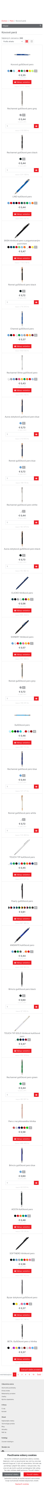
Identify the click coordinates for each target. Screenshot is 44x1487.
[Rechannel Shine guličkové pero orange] (27, 379)
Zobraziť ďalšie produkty (31, 1370)
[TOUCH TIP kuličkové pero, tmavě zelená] (24, 863)
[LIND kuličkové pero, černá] (16, 203)
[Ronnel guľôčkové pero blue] (20, 467)
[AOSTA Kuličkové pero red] (18, 1216)
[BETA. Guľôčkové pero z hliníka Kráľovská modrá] (19, 1348)
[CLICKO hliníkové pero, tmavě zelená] (23, 599)
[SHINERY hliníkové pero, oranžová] (28, 643)
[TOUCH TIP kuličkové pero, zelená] (14, 863)
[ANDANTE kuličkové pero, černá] (15, 951)
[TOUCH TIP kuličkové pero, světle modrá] (19, 863)
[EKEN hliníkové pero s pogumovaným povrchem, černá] (8, 247)
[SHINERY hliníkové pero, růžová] (23, 643)
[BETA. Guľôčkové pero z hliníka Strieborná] (27, 1348)
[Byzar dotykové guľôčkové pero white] (19, 1304)
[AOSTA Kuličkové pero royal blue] (26, 1216)
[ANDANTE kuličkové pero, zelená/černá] (18, 951)
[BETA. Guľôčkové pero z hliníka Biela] (11, 1348)
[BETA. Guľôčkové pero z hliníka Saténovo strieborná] (22, 1348)
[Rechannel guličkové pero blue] (20, 775)
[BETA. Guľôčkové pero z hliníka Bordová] (24, 1348)
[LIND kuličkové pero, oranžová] (32, 203)
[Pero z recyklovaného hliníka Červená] (24, 1128)
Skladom (17, 86)
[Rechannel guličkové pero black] (20, 159)
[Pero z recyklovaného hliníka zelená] (27, 1128)
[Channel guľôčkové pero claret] (32, 335)
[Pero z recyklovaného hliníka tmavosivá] (16, 1128)
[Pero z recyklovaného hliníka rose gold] (14, 1128)
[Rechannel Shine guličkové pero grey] (11, 379)
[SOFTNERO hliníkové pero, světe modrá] (16, 1260)
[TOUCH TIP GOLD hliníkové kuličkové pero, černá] (20, 1040)
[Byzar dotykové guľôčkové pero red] (27, 1304)
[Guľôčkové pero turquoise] (20, 731)
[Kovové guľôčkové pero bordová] (27, 71)
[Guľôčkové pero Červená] (26, 731)
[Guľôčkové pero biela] (23, 731)
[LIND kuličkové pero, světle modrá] (30, 203)
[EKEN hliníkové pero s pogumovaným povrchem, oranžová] (24, 247)
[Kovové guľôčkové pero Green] (22, 71)
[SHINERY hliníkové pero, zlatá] (26, 643)
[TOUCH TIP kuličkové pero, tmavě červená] (30, 863)
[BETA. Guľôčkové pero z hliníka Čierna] (8, 1348)
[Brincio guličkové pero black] (20, 996)
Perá (11, 21)
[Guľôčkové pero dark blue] (18, 731)
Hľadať (5, 26)
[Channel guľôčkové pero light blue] (22, 335)
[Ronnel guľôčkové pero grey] (20, 687)
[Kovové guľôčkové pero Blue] (8, 71)
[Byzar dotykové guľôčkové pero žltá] (16, 1304)
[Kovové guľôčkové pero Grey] (24, 71)
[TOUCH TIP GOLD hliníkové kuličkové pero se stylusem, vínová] (26, 1040)
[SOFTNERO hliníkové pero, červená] (24, 1260)
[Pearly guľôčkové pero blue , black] (16, 908)
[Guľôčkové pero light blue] (10, 731)
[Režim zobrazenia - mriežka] (27, 41)
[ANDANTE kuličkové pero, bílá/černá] (23, 951)
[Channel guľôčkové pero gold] (30, 335)
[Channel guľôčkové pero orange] (27, 335)
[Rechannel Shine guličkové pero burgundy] (16, 379)
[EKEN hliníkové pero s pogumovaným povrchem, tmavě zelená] (14, 247)
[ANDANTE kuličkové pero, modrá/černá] (12, 951)
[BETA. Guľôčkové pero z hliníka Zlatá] (16, 1348)
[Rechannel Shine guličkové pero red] (30, 379)
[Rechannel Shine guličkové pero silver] (8, 379)
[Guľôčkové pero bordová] (31, 731)
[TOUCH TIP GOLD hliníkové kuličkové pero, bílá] (15, 1040)
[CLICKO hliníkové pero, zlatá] (28, 599)
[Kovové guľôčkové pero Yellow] (30, 71)
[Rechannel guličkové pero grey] (20, 115)
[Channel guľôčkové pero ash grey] (24, 335)
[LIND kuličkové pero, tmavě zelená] (22, 203)
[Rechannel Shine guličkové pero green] (24, 379)
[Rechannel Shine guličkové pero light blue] (32, 379)
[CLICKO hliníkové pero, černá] (15, 599)
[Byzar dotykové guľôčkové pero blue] (24, 1304)
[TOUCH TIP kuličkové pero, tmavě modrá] (32, 863)
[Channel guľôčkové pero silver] (16, 335)
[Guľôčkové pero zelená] (12, 731)
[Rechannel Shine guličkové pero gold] (22, 379)
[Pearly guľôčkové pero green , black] (19, 908)
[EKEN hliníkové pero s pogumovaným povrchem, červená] (16, 247)
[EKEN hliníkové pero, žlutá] (32, 247)
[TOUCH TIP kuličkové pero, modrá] (11, 863)
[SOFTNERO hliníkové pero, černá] (11, 1260)
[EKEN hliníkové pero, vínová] (30, 247)
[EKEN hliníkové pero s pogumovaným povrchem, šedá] (27, 247)
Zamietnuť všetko (11, 1474)
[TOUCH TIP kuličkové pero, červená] (22, 863)
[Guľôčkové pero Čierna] (15, 731)
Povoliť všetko (32, 1474)
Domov (4, 21)
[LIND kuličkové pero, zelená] (27, 203)
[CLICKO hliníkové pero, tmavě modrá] (12, 599)
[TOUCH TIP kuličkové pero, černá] (16, 863)
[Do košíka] (36, 126)
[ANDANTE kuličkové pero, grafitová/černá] (20, 951)
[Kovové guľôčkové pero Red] (19, 71)
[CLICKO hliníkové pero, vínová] (26, 599)
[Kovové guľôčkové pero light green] (32, 71)
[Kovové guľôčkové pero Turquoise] (14, 71)
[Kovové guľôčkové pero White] (16, 71)
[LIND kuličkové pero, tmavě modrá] (14, 203)
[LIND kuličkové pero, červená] (11, 203)
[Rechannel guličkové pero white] (20, 511)
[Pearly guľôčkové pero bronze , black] (32, 908)
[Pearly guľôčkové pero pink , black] (27, 908)
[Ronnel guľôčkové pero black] (20, 291)
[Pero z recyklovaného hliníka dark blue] (19, 1128)
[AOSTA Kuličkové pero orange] (20, 1216)
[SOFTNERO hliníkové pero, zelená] (22, 1260)
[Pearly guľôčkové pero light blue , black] (14, 908)
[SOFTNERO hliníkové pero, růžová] (30, 1260)
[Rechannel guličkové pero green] (20, 1084)
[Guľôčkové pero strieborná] (28, 731)
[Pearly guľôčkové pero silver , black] (8, 908)
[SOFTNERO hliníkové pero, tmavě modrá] (14, 1260)
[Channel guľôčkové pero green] (19, 335)
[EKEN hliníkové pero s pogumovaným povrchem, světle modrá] (22, 247)
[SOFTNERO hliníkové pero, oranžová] (27, 1260)
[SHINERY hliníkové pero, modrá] (12, 643)
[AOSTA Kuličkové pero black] (15, 1216)
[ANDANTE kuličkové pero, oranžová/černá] (26, 951)
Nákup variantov (23, 82)
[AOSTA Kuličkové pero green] (23, 1216)
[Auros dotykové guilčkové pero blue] (20, 423)
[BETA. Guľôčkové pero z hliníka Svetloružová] (30, 1348)
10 (33, 1374)
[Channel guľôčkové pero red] (14, 335)
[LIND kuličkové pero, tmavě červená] (19, 203)
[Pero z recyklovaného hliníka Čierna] (22, 1128)
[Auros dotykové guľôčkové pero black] (20, 555)
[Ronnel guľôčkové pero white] (20, 819)
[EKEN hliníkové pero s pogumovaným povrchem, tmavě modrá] (11, 247)
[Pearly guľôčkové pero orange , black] (24, 908)
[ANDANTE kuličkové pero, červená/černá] (28, 951)
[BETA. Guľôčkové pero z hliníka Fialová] (14, 1348)
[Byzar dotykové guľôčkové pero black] (14, 1304)
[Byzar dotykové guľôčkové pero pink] (22, 1304)
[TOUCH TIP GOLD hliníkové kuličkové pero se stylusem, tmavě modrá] (23, 1040)
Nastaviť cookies (22, 1484)
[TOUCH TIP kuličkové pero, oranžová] (27, 863)
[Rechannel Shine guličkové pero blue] (14, 379)
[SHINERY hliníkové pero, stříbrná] (15, 643)
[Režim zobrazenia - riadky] (31, 41)
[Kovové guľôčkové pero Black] (11, 71)
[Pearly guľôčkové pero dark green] (30, 908)
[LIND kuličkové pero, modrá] (8, 203)
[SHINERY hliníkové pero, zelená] (20, 643)
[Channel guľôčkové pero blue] (8, 335)
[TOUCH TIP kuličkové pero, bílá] (8, 863)
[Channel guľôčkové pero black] (11, 335)
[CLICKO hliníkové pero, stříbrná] (20, 599)
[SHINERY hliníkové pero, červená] (18, 643)
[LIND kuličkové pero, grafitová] (24, 203)
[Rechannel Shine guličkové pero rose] (19, 379)
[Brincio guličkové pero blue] (20, 1172)
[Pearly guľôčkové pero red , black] (11, 908)
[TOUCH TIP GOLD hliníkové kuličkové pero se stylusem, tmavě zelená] (18, 1040)
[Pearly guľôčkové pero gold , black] (22, 908)
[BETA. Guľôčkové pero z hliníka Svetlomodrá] (32, 1348)
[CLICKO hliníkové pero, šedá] (18, 599)
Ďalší (39, 1374)
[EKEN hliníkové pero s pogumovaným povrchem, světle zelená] (19, 247)
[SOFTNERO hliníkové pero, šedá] (19, 1260)
